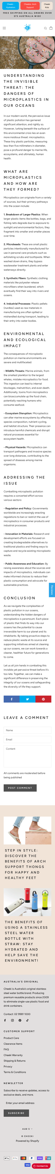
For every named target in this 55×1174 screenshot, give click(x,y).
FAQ (6, 1049)
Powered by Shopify (27, 1140)
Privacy (8, 1066)
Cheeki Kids (47, 5)
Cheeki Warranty (13, 1055)
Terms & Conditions (15, 1072)
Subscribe (16, 1113)
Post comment (20, 788)
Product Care (11, 1038)
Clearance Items (13, 1043)
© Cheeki (27, 1136)
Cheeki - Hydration (10, 5)
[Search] (45, 28)
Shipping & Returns (15, 1060)
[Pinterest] (20, 1020)
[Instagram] (12, 1020)
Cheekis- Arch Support (30, 5)
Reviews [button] (52, 590)
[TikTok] (27, 1020)
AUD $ (26, 1129)
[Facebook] (5, 1020)
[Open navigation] (4, 28)
